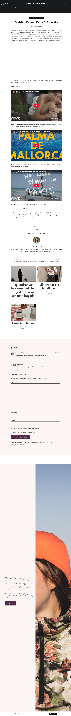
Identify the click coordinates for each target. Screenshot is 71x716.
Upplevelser (44, 8)
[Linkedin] (1, 3)
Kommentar (15, 382)
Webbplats (14, 420)
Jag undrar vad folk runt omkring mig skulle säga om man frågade (23, 290)
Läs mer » (23, 301)
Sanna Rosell (18, 353)
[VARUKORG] (65, 3)
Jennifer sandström (35, 3)
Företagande (18, 8)
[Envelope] (3, 4)
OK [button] (50, 713)
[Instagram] (3, 3)
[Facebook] (29, 233)
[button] (69, 3)
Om (54, 8)
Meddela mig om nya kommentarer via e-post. (25, 428)
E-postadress (15, 413)
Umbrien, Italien (23, 323)
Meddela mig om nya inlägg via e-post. (23, 432)
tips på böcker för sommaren (50, 213)
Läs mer (10, 603)
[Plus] (7, 3)
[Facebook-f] (5, 3)
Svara (16, 359)
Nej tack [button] (54, 713)
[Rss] (1, 4)
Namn (13, 405)
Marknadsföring (32, 8)
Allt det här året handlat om (50, 286)
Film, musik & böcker (36, 18)
